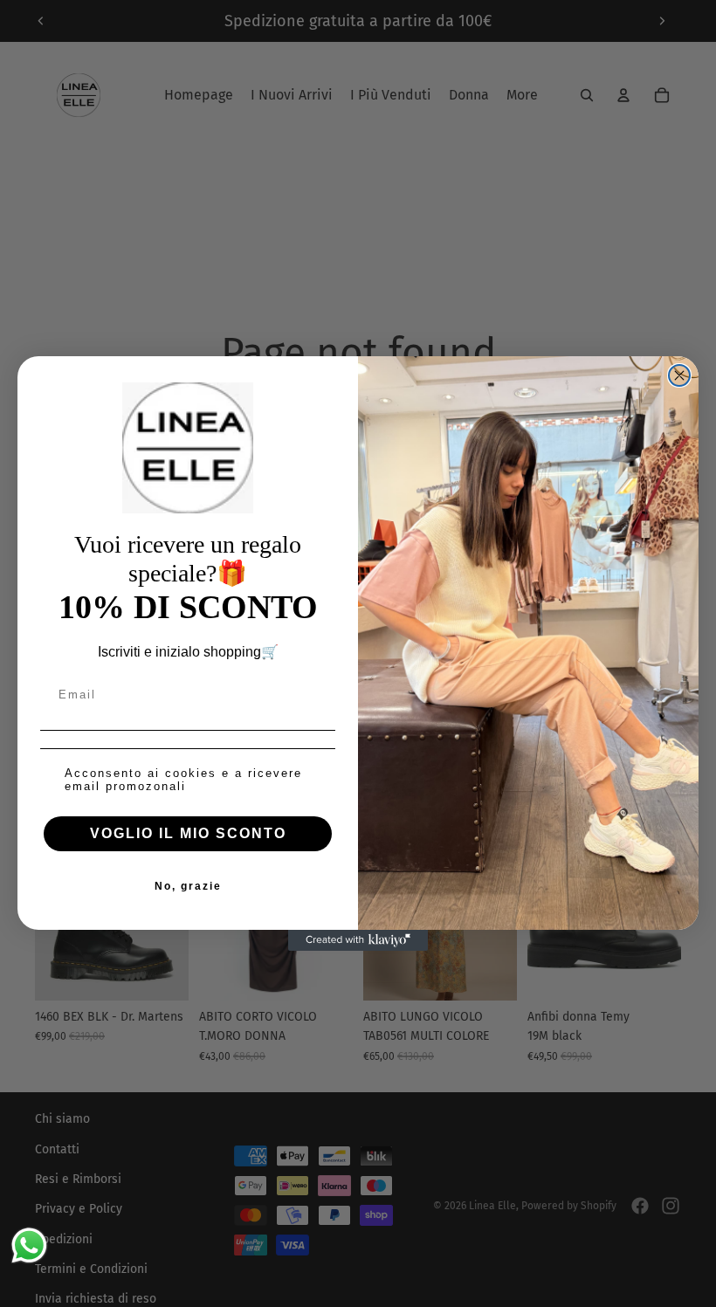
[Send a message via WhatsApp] (29, 1245)
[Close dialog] (679, 375)
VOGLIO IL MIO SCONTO (188, 833)
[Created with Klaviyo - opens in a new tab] (358, 940)
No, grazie (188, 886)
